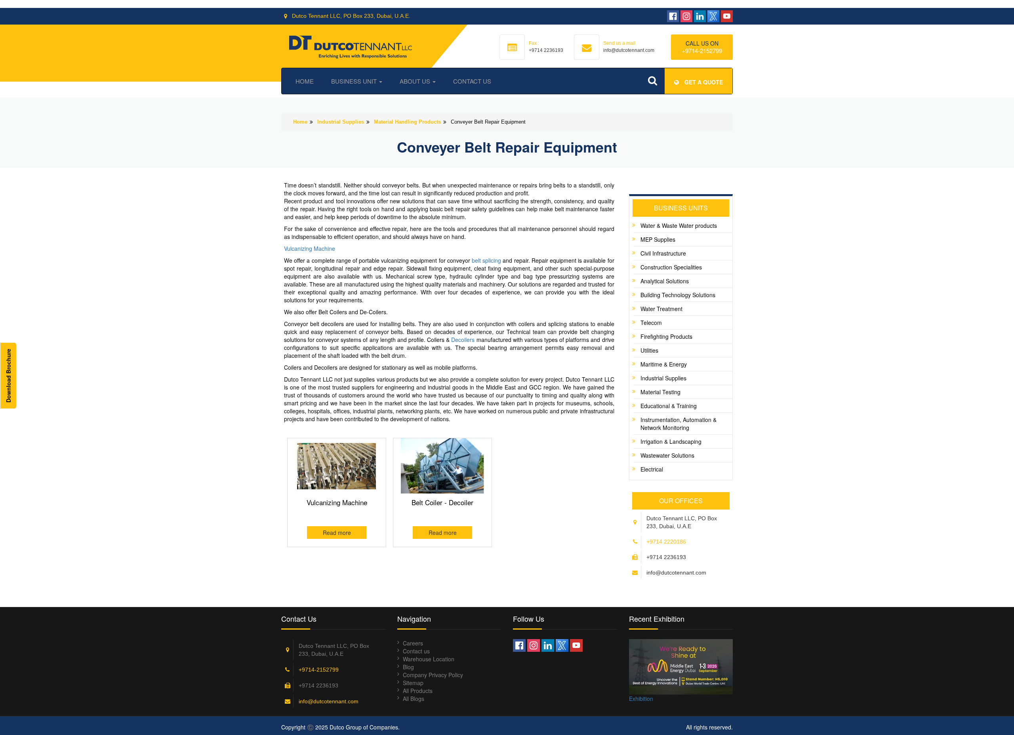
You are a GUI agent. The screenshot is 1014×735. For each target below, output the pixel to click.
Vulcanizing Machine (309, 248)
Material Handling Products (407, 122)
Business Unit (354, 81)
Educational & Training (668, 406)
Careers (413, 643)
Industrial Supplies (340, 122)
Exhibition (641, 699)
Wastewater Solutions (667, 455)
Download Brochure (8, 376)
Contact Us (472, 81)
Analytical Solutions (664, 281)
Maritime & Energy (663, 364)
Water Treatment (661, 309)
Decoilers (463, 340)
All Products (418, 691)
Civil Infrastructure (663, 253)
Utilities (649, 350)
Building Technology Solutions (677, 295)
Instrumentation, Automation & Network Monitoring (678, 423)
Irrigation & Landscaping (670, 441)
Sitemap (413, 683)
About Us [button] (416, 81)
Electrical (651, 469)
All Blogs (413, 699)
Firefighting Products (666, 336)
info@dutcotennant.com (328, 701)
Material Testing (660, 392)
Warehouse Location (428, 659)
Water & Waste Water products (678, 225)
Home (304, 81)
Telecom (651, 322)
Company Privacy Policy (433, 675)
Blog (408, 667)
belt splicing (486, 260)
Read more (337, 532)
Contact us (416, 651)
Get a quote (703, 82)
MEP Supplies (657, 239)
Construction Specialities (671, 267)
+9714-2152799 (702, 50)
